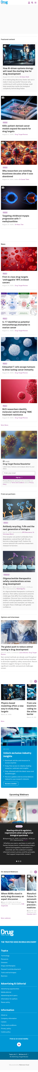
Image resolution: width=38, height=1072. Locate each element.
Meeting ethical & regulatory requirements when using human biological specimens (19, 833)
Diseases (4, 962)
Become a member (11, 784)
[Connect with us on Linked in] (19, 1044)
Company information (9, 1018)
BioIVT (26, 840)
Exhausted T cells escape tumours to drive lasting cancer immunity (18, 368)
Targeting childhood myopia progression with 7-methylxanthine (15, 218)
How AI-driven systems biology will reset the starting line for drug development (18, 71)
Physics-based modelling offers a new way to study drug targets (12, 707)
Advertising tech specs (9, 995)
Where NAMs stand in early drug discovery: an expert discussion (12, 896)
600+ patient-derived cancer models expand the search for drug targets (16, 128)
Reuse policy (5, 1002)
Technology (5, 956)
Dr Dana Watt (24, 77)
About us (4, 1015)
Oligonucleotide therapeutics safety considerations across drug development (17, 581)
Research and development (11, 969)
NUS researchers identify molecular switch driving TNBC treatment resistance (17, 411)
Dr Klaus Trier (19, 224)
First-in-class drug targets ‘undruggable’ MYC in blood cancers (15, 279)
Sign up (18, 477)
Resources (4, 959)
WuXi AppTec (20, 589)
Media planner (6, 992)
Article (5, 122)
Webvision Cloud (24, 1065)
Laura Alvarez (23, 652)
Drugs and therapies (8, 966)
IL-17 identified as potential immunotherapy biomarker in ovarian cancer (16, 324)
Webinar (6, 575)
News (5, 273)
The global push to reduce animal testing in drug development (17, 648)
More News (4, 425)
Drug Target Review (21, 134)
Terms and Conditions (18, 482)
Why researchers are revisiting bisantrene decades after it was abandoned (17, 173)
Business (4, 976)
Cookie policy (6, 1032)
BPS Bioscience (27, 532)
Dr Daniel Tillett (24, 179)
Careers (3, 1022)
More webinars (6, 918)
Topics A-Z (12, 1054)
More (2, 721)
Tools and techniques (8, 972)
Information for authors (9, 999)
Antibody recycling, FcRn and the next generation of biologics (18, 528)
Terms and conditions (8, 1025)
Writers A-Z (23, 1054)
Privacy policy (6, 1028)
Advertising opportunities (10, 989)
